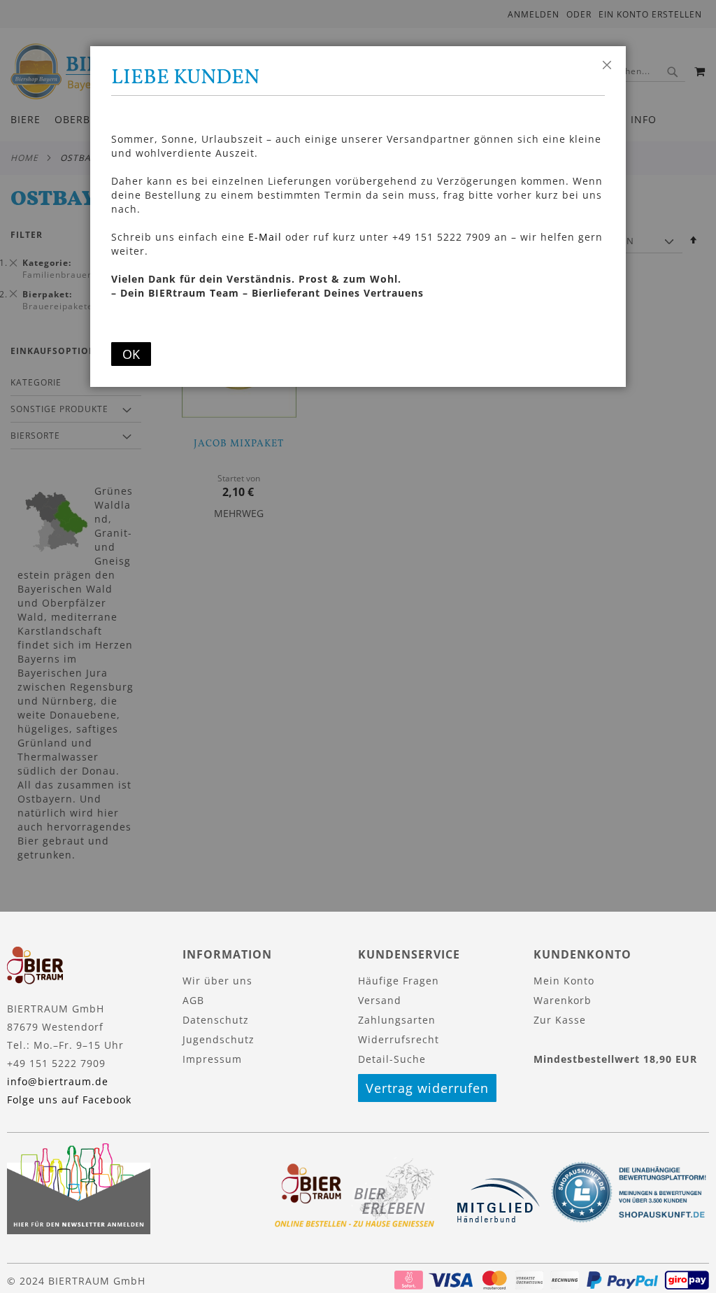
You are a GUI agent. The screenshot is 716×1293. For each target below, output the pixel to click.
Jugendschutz (218, 1039)
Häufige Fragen (398, 980)
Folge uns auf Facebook (69, 1099)
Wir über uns (217, 980)
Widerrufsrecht (398, 1039)
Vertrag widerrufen (427, 1088)
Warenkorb (563, 1000)
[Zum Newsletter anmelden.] (78, 1230)
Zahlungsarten (397, 1019)
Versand (379, 1000)
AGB (193, 1000)
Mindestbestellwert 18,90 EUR (615, 1059)
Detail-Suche (392, 1059)
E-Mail (265, 236)
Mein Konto (564, 980)
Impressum (212, 1059)
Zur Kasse (560, 1019)
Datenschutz (215, 1019)
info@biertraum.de (57, 1081)
